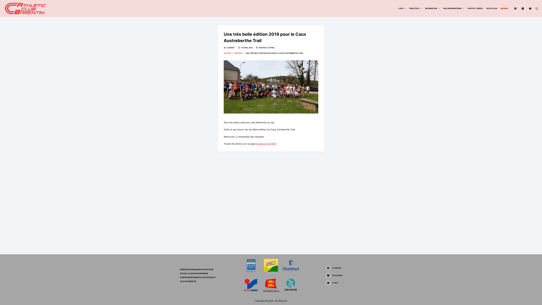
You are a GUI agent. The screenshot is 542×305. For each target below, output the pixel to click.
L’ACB (400, 8)
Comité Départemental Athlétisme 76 (198, 277)
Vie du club (491, 8)
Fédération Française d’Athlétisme (196, 269)
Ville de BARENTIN (188, 281)
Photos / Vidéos (475, 8)
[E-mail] (530, 8)
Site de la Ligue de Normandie (194, 273)
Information (431, 8)
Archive (504, 8)
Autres (270, 48)
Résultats (414, 8)
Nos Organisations (452, 8)
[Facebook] (515, 8)
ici (236, 136)
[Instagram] (522, 8)
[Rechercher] (537, 8)
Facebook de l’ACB (266, 143)
